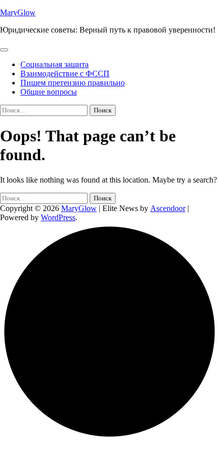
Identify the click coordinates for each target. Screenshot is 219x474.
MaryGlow (18, 12)
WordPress (58, 217)
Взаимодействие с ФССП (65, 73)
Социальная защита (54, 64)
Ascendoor (167, 208)
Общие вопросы (48, 91)
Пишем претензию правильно (72, 82)
